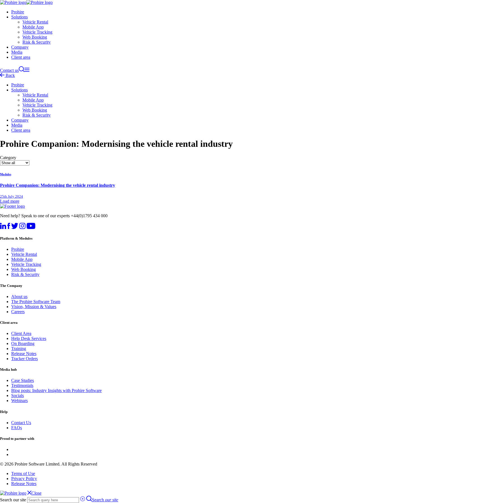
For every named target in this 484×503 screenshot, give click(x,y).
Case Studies (22, 380)
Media (16, 52)
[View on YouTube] (31, 227)
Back (9, 75)
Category (8, 157)
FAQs (16, 427)
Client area (20, 57)
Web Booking (34, 37)
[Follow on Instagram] (22, 227)
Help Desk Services (28, 338)
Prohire (17, 12)
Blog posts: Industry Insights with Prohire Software (56, 390)
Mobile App (33, 27)
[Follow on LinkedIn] (3, 227)
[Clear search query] (82, 499)
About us (19, 296)
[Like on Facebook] (8, 227)
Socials (17, 395)
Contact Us (21, 422)
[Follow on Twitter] (14, 227)
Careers (18, 311)
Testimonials (22, 385)
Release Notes (23, 353)
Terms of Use (23, 473)
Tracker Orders (24, 358)
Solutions (19, 17)
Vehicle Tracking (37, 32)
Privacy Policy (24, 478)
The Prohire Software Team (35, 301)
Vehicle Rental (35, 22)
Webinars (19, 400)
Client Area (21, 333)
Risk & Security (36, 42)
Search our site (13, 499)
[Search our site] (21, 70)
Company (20, 47)
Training (18, 348)
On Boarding (22, 343)
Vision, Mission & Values (33, 306)
